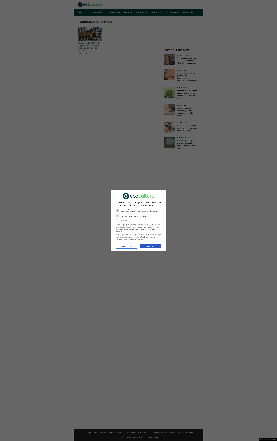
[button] (138, 220)
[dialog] (138, 220)
